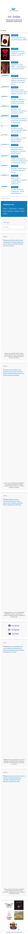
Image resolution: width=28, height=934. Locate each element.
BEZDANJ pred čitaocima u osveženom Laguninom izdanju (18, 111)
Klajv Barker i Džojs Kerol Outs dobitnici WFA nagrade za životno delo (19, 91)
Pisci (4, 211)
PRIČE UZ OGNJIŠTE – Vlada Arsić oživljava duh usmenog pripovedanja (19, 160)
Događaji (21, 208)
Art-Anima (14, 16)
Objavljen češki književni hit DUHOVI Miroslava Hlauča (19, 170)
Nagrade (10, 211)
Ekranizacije (13, 208)
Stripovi (16, 211)
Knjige (5, 208)
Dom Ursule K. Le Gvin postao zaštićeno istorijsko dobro (18, 139)
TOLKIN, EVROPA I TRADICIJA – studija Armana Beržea (17, 191)
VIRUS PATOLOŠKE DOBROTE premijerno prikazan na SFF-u (18, 53)
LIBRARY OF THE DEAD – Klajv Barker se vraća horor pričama (18, 66)
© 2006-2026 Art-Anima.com (14, 932)
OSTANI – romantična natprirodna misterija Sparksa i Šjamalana (18, 101)
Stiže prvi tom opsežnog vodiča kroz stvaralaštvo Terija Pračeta (19, 120)
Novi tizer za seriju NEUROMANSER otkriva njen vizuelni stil (19, 130)
